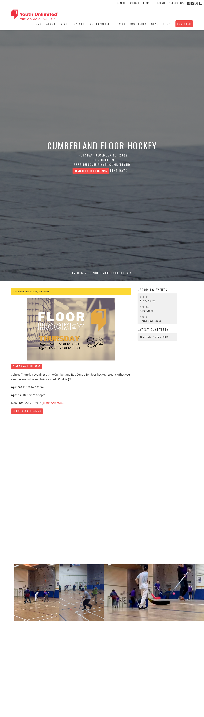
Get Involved (100, 23)
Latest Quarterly (153, 329)
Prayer (120, 23)
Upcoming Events (153, 290)
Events (79, 23)
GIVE (154, 23)
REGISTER (148, 3)
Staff (65, 23)
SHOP (167, 23)
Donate (161, 3)
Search (121, 3)
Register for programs (90, 171)
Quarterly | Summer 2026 (154, 337)
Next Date (119, 170)
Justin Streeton (53, 403)
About (51, 23)
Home (38, 23)
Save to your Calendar (26, 366)
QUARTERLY (138, 23)
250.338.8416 (177, 3)
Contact (134, 3)
